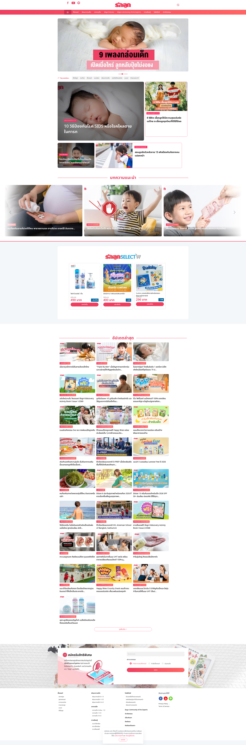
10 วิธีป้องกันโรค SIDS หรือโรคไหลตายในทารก (98, 128)
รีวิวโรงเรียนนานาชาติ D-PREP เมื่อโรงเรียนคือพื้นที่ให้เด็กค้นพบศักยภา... (114, 463)
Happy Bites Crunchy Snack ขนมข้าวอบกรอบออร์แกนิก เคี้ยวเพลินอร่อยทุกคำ (112, 590)
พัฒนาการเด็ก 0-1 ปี (70, 121)
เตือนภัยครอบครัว (131, 702)
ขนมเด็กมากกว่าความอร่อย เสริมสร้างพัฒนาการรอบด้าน (147, 432)
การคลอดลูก (62, 705)
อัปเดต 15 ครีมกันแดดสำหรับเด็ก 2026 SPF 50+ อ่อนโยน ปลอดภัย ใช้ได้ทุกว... (150, 495)
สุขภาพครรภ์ (100, 490)
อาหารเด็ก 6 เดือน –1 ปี (140, 427)
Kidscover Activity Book (68, 395)
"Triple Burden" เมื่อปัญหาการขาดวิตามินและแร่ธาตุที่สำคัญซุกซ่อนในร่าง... (112, 368)
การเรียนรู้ (147, 12)
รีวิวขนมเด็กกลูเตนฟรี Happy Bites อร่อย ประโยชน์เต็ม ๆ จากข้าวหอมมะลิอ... (112, 432)
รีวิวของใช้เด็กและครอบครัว (141, 395)
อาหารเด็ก (97, 12)
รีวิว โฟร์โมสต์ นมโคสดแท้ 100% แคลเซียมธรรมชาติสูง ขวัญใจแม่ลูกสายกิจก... (149, 400)
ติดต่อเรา (128, 721)
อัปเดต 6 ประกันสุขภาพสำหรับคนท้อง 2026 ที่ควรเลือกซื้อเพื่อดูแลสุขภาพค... (113, 495)
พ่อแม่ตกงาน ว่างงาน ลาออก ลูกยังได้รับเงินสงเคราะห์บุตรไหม (196, 228)
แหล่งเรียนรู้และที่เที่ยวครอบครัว (134, 699)
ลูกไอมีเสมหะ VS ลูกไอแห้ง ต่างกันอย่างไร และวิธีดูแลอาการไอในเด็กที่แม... (114, 400)
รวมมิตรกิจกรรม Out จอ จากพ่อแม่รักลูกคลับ (77, 430)
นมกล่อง (96, 78)
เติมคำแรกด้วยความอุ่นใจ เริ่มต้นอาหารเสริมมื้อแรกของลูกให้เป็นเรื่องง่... (76, 463)
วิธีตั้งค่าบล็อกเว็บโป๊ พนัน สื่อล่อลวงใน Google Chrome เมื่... (116, 228)
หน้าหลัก (67, 12)
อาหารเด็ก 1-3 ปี (65, 363)
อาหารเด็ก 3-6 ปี (101, 363)
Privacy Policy (163, 704)
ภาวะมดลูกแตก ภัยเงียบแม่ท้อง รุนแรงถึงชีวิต (77, 556)
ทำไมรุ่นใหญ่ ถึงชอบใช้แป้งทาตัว (145, 556)
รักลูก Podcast (109, 12)
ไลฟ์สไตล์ (157, 12)
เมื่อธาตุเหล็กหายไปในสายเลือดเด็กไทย (74, 366)
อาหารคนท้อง (64, 490)
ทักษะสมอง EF (134, 78)
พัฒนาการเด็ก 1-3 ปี (148, 147)
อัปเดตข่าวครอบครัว (140, 147)
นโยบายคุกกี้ (119, 736)
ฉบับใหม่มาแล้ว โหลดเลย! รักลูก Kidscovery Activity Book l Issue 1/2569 (77, 400)
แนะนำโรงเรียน (101, 458)
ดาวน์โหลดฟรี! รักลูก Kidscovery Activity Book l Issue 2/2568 (149, 527)
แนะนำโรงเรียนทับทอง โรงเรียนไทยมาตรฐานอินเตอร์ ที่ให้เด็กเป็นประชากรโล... (76, 590)
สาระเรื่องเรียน (64, 155)
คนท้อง (82, 78)
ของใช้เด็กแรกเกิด (117, 78)
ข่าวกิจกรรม (167, 12)
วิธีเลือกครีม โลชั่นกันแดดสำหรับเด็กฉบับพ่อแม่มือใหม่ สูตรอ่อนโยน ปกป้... (76, 527)
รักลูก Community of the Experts (129, 12)
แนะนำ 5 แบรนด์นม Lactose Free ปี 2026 (149, 461)
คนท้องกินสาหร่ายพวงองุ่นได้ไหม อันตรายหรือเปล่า (77, 495)
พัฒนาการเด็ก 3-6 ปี (153, 113)
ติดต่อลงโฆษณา (130, 725)
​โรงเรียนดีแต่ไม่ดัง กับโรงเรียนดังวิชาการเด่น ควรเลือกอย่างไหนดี (75, 160)
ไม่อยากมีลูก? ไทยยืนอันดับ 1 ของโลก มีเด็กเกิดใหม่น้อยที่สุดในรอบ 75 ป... (149, 368)
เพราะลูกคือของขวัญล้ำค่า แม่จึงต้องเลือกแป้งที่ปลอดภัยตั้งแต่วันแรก (77, 621)
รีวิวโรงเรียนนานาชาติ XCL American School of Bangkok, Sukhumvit (113, 527)
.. (169, 704)
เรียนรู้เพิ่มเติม (130, 736)
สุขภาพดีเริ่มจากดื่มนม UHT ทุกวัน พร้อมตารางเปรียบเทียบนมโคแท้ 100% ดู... (112, 558)
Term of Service (164, 706)
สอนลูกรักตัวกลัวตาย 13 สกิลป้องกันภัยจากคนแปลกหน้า (157, 153)
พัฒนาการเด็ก (86, 12)
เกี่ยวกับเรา (128, 718)
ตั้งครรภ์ (76, 12)
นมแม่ (126, 78)
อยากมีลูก (61, 697)
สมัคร (155, 670)
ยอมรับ (123, 740)
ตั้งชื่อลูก (75, 78)
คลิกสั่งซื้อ (84, 304)
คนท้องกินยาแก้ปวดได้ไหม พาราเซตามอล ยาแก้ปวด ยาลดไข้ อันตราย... (41, 228)
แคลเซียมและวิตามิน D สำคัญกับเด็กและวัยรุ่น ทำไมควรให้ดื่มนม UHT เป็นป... (150, 590)
